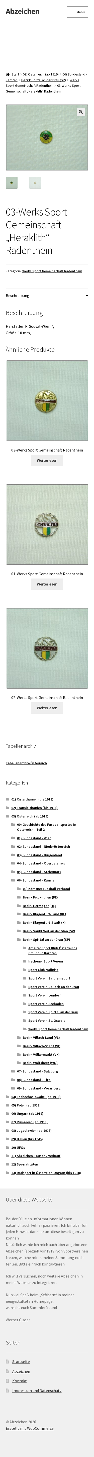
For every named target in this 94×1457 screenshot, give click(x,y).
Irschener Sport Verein (45, 961)
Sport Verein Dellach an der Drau (53, 986)
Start (15, 74)
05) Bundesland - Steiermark (39, 872)
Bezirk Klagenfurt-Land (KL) (44, 914)
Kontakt (19, 1380)
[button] (81, 112)
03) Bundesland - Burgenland (39, 855)
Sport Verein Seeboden (46, 1004)
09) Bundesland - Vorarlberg (38, 1088)
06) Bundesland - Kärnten (36, 880)
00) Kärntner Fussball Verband (46, 888)
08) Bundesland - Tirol (34, 1080)
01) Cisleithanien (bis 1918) (32, 799)
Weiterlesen (47, 460)
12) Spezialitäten (24, 1164)
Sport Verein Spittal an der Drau (53, 1012)
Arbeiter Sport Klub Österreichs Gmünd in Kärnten (52, 950)
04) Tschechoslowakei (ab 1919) (36, 1096)
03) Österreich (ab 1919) (41, 74)
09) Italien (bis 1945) (27, 1139)
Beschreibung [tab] (17, 295)
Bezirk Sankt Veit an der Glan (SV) (49, 931)
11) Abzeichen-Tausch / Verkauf (35, 1156)
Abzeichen (22, 11)
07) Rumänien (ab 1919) (29, 1122)
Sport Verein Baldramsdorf (49, 978)
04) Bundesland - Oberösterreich (42, 863)
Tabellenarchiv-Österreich (26, 763)
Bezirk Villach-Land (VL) (41, 1037)
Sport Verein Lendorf (44, 995)
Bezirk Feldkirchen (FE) (40, 897)
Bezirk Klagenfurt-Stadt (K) (44, 922)
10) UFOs (18, 1147)
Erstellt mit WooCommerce (30, 1428)
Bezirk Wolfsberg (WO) (40, 1062)
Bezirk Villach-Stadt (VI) (41, 1046)
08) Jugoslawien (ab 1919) (31, 1130)
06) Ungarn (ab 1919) (27, 1113)
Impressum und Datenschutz (37, 1390)
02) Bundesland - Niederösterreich (43, 846)
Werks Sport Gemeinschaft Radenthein (52, 271)
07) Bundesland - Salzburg (37, 1071)
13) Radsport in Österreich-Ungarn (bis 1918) (46, 1172)
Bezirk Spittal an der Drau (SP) (43, 80)
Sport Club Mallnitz (43, 970)
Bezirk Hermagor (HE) (39, 906)
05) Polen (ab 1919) (26, 1105)
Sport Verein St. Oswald (46, 1020)
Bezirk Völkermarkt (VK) (41, 1054)
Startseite (21, 1361)
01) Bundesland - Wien (34, 838)
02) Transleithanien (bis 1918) (34, 808)
